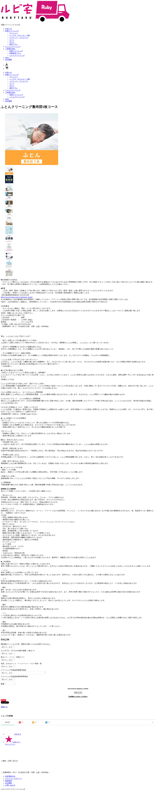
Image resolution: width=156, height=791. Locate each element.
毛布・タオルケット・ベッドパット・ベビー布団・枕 (21, 663)
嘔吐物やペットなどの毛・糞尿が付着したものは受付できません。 (26, 644)
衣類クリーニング (12, 31)
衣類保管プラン (15, 53)
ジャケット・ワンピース (18, 38)
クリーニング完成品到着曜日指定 (13, 670)
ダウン (11, 42)
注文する (17, 734)
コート (11, 40)
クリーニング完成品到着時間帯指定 (14, 676)
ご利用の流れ (10, 49)
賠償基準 (8, 781)
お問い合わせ (10, 785)
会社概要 (8, 59)
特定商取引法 (10, 776)
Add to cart (78, 693)
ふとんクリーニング (12, 46)
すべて (7, 722)
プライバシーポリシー (13, 778)
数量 (2, 684)
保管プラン (13, 44)
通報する (4, 707)
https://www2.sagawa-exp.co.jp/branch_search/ (17, 297)
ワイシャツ (13, 33)
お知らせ (8, 29)
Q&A (7, 57)
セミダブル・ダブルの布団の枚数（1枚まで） (18, 650)
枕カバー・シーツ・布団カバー (13, 657)
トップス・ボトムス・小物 (19, 35)
